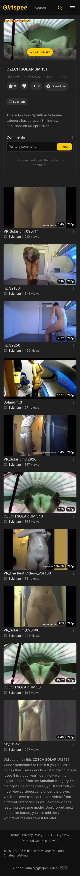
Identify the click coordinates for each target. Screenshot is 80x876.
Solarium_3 (13, 402)
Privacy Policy (32, 835)
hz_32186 (12, 288)
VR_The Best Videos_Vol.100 (27, 573)
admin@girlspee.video (41, 868)
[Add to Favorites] (24, 86)
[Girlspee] (16, 7)
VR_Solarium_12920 (20, 459)
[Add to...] (36, 86)
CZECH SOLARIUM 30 (22, 687)
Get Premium (41, 52)
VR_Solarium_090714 (21, 231)
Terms (14, 835)
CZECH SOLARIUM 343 (23, 516)
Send (64, 147)
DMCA (53, 841)
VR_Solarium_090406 (21, 630)
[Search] (60, 7)
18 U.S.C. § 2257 (57, 835)
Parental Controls (34, 841)
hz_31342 (12, 744)
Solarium (19, 101)
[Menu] (72, 8)
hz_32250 (12, 345)
